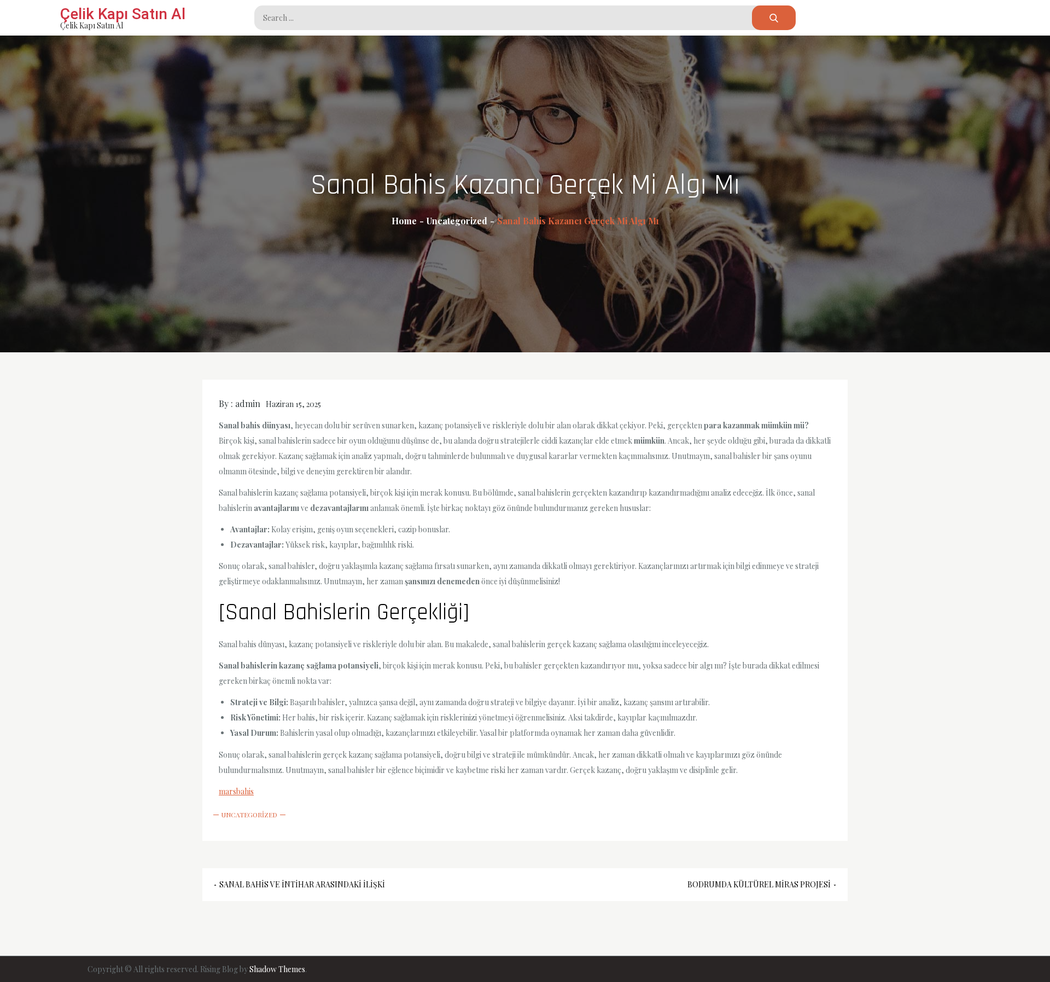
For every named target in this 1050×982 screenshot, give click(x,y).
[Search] (774, 17)
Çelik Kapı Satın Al (122, 14)
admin (247, 403)
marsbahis (236, 791)
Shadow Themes (277, 969)
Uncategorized (249, 814)
